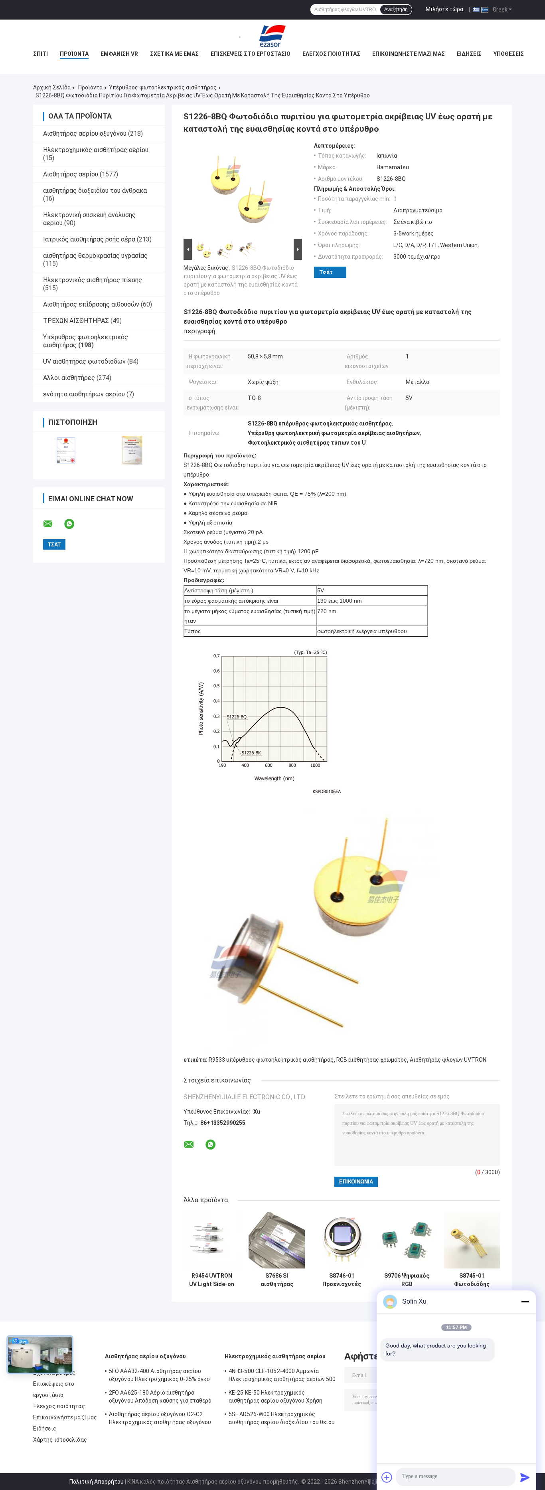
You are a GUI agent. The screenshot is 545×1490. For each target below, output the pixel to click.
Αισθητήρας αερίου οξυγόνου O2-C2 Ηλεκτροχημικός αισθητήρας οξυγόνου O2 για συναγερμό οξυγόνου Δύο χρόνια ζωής (160, 1419)
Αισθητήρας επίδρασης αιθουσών (91, 304)
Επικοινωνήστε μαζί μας (408, 54)
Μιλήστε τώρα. (445, 9)
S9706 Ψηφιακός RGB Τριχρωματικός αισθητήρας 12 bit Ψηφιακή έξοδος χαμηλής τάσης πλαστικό (406, 1280)
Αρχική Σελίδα (52, 87)
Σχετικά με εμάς (174, 54)
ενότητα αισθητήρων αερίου (84, 394)
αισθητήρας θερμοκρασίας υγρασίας (95, 255)
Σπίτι (40, 54)
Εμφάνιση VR (119, 54)
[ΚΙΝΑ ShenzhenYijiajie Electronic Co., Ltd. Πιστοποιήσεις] (66, 450)
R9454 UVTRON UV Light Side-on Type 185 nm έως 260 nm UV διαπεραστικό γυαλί (211, 1280)
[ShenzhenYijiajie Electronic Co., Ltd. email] (53, 524)
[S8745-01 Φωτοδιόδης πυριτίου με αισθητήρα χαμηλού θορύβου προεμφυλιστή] (472, 1240)
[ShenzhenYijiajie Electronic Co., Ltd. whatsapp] (74, 524)
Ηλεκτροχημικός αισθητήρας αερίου (95, 150)
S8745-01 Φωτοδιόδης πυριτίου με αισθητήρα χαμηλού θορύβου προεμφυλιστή (472, 1280)
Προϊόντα (74, 54)
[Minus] (525, 1301)
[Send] (525, 1477)
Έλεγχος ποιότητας (331, 54)
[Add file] (387, 1477)
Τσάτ (326, 272)
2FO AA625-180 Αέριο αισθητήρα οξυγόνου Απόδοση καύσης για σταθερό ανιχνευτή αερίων (160, 1397)
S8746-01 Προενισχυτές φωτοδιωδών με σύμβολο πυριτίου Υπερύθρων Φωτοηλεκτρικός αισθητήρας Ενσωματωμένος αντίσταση (342, 1280)
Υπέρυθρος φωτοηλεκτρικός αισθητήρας (163, 87)
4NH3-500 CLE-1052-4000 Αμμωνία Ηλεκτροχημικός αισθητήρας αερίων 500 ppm (282, 1376)
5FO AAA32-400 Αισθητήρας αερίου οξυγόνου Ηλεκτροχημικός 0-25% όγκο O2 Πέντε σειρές (159, 1376)
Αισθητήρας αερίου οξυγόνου (84, 133)
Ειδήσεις (469, 54)
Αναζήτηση (396, 9)
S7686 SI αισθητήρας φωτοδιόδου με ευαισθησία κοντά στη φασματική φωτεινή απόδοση (277, 1280)
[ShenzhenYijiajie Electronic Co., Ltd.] (272, 35)
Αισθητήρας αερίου (70, 174)
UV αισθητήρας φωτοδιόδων (84, 361)
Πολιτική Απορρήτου (96, 1481)
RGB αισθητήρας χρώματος (371, 1060)
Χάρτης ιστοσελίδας (60, 1440)
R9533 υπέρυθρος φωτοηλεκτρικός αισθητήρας (271, 1060)
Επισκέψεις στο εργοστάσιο (250, 54)
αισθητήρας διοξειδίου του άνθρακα (95, 190)
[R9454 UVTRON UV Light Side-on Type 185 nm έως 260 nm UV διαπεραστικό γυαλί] (212, 1240)
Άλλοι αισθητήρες (69, 378)
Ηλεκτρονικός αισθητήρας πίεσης (92, 280)
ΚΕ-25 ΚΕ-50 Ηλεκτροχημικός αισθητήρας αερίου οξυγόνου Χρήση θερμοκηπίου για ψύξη (275, 1397)
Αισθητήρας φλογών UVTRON (448, 1060)
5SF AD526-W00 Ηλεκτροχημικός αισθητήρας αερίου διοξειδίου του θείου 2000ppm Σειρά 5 (282, 1419)
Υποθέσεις (509, 54)
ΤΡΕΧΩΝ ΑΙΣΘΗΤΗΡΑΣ (76, 321)
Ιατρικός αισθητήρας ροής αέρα (89, 239)
